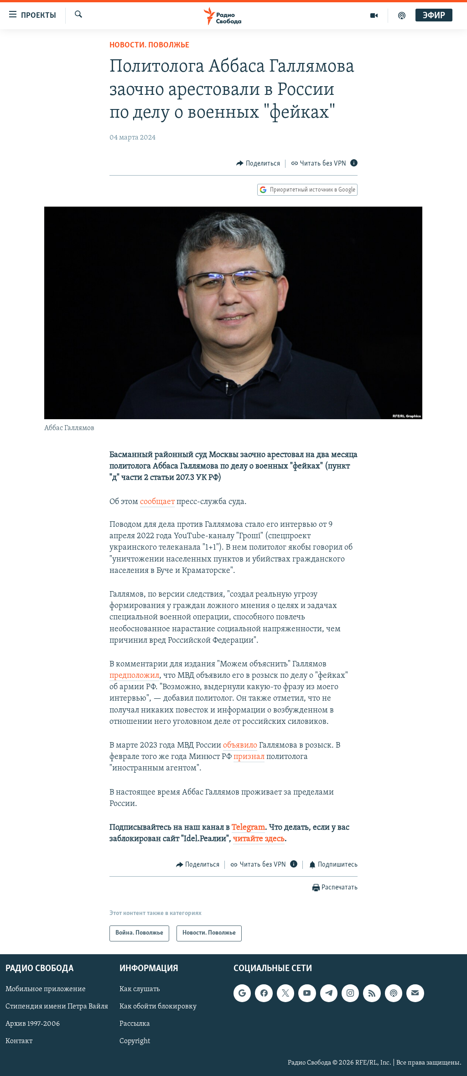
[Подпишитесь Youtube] (307, 993)
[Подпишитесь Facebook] (263, 993)
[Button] (258, 164)
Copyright (134, 1041)
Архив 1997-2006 (32, 1024)
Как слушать (139, 989)
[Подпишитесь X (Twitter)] (285, 993)
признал (249, 757)
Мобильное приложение (45, 989)
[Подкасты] (393, 993)
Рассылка (134, 1024)
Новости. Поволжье (149, 46)
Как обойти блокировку (158, 1006)
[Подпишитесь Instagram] (350, 993)
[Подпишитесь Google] (242, 993)
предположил (134, 676)
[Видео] (374, 15)
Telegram (248, 828)
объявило (240, 746)
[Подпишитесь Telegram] (328, 993)
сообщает (157, 502)
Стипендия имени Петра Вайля (56, 1006)
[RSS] (371, 993)
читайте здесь (259, 839)
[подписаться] (415, 993)
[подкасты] (401, 15)
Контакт (18, 1041)
